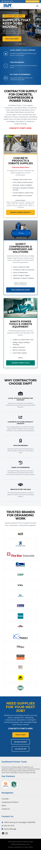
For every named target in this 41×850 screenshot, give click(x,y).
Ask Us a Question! (32, 1)
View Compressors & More (20, 290)
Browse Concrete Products (20, 212)
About (4, 805)
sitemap (10, 847)
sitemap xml (17, 847)
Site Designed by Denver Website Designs (20, 841)
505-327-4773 (9, 826)
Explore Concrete (20, 742)
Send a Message (10, 829)
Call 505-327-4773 (20, 749)
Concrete (5, 799)
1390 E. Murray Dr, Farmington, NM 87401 (20, 822)
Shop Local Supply (12, 39)
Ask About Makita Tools (20, 363)
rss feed (25, 847)
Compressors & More (10, 802)
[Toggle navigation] (37, 6)
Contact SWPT (20, 735)
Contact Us (6, 809)
